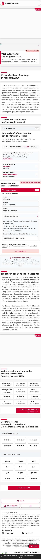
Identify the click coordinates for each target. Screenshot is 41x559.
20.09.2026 (7, 446)
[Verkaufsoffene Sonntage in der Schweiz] (3, 552)
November (20, 478)
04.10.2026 (33, 446)
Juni (33, 467)
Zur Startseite (12, 506)
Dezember (33, 478)
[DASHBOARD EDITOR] (0, 556)
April (7, 467)
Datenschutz (25, 552)
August (20, 473)
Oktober (7, 478)
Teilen (22, 501)
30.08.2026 (7, 440)
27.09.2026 (20, 446)
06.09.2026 (20, 440)
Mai (20, 467)
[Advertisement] (20, 23)
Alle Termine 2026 (24, 488)
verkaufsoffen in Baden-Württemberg (29, 410)
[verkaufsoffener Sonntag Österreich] (6, 552)
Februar (20, 461)
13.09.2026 (33, 440)
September (33, 473)
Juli (7, 473)
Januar (7, 461)
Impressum (17, 552)
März (33, 461)
